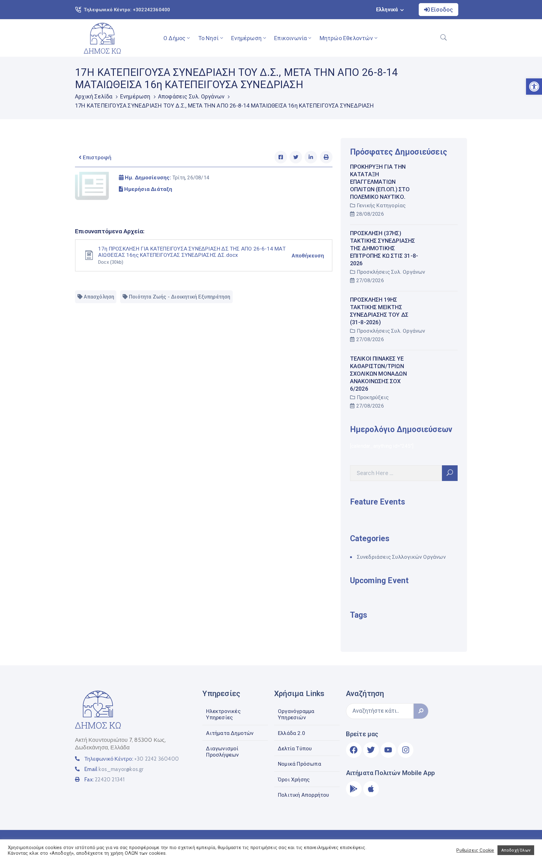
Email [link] (113, 769)
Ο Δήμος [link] (174, 38)
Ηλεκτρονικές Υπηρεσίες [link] (223, 714)
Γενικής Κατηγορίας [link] (381, 205)
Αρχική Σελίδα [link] (94, 96)
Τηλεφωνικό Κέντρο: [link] (131, 759)
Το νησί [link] (208, 38)
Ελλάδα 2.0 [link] (291, 733)
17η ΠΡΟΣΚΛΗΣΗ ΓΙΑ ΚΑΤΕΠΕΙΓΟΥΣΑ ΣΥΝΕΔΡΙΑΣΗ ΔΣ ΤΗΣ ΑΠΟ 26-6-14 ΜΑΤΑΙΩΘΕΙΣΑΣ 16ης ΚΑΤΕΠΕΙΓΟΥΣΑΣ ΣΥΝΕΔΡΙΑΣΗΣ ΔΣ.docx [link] (192, 252)
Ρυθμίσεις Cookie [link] (475, 850)
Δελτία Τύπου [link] (295, 748)
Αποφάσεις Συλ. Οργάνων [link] (191, 96)
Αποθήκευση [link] (308, 255)
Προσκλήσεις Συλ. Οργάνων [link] (391, 272)
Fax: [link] (104, 779)
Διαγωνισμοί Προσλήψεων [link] (222, 751)
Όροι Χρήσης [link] (294, 779)
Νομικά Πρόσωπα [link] (299, 764)
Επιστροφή (96, 157)
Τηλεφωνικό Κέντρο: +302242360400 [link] (127, 10)
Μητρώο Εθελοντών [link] (346, 38)
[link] (102, 38)
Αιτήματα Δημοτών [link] (229, 733)
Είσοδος (441, 9)
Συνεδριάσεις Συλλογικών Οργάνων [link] (401, 557)
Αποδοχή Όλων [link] (515, 850)
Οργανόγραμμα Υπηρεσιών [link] (296, 714)
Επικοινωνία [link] (290, 38)
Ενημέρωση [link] (246, 38)
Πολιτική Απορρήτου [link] (303, 795)
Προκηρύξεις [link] (373, 397)
